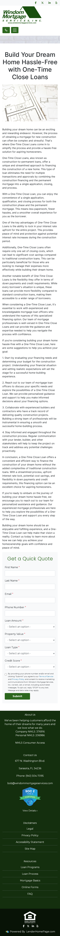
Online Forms (30, 887)
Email (9, 594)
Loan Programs (30, 867)
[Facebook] (35, 3)
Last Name (12, 580)
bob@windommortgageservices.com (30, 783)
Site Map (30, 848)
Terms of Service (46, 676)
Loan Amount (14, 620)
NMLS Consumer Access (30, 742)
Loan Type (12, 647)
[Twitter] (42, 3)
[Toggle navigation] (14, 30)
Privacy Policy (18, 679)
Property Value (15, 634)
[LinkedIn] (49, 3)
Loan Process (30, 873)
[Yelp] (56, 3)
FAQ (30, 893)
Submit (17, 696)
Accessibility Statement (30, 842)
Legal (30, 828)
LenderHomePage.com (40, 931)
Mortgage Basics (30, 880)
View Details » (30, 810)
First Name (12, 567)
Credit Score (13, 660)
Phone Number (15, 607)
